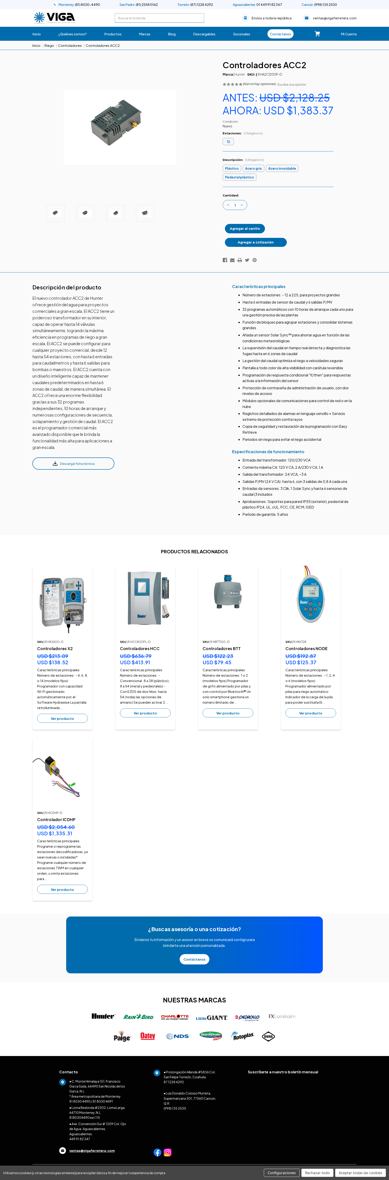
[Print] (239, 260)
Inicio (36, 34)
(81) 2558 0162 (139, 4)
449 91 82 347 (79, 1139)
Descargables (204, 34)
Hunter (240, 74)
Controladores (70, 45)
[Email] (232, 260)
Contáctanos (280, 34)
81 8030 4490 (79, 1101)
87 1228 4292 (174, 1082)
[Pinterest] (254, 260)
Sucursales (241, 34)
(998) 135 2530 (319, 4)
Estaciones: (242, 133)
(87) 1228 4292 (195, 4)
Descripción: (243, 160)
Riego (49, 45)
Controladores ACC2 (103, 45)
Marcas (144, 34)
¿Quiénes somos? (72, 34)
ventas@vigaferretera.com (335, 18)
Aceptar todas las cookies (360, 1172)
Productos (113, 34)
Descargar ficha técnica (77, 464)
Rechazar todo (317, 1172)
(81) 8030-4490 (79, 4)
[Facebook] (225, 260)
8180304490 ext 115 (84, 1117)
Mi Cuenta (349, 34)
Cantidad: (231, 195)
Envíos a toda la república (272, 18)
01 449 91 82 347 (257, 4)
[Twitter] (247, 260)
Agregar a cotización (256, 242)
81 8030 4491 (103, 1101)
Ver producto (62, 718)
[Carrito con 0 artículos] (317, 33)
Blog (172, 34)
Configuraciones (282, 1172)
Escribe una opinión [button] (292, 84)
